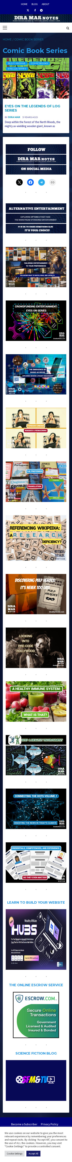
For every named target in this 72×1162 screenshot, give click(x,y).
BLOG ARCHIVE (16, 63)
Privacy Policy (49, 1124)
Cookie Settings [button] (14, 1153)
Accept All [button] (33, 1153)
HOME (24, 3)
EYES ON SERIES (17, 68)
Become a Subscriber (24, 1124)
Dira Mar (14, 117)
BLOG (35, 3)
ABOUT (45, 3)
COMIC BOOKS (39, 63)
